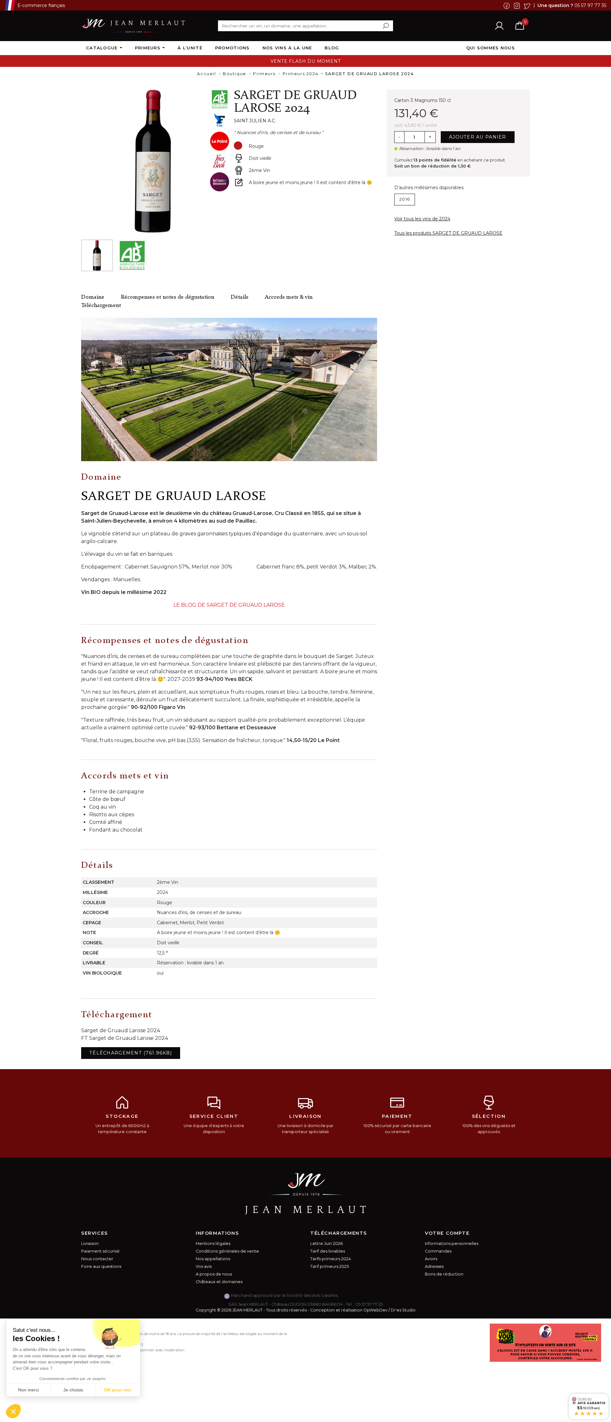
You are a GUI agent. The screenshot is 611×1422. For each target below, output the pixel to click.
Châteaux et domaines (219, 1281)
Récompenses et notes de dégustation (167, 297)
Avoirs (431, 1258)
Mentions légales (213, 1243)
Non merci (28, 1389)
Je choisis (73, 1389)
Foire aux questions (101, 1266)
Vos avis (204, 1266)
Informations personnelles (451, 1243)
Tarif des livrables (327, 1251)
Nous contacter (97, 1258)
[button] (13, 1411)
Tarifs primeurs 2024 (330, 1258)
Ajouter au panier (477, 137)
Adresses (434, 1266)
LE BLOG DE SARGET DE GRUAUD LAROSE (229, 605)
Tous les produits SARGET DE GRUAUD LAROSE (448, 233)
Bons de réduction (444, 1274)
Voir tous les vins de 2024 (422, 219)
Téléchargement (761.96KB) (130, 1053)
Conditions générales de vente (227, 1251)
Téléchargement (101, 305)
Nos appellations (213, 1258)
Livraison (90, 1243)
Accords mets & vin (289, 297)
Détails (239, 297)
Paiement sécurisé (100, 1251)
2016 (404, 199)
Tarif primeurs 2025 (329, 1266)
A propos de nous (214, 1274)
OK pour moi (117, 1389)
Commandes (438, 1251)
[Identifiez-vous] (499, 25)
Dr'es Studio (403, 1310)
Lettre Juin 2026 (326, 1243)
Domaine (92, 297)
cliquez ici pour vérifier (363, 1295)
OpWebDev (375, 1310)
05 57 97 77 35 (590, 5)
